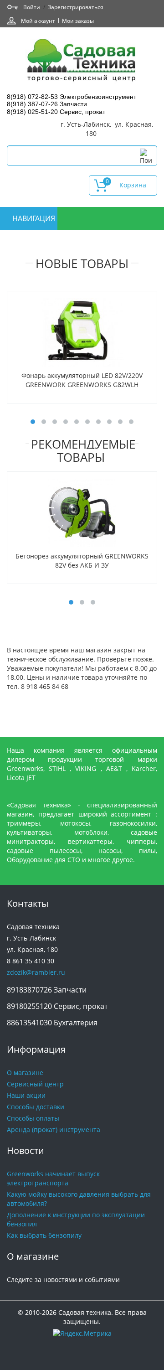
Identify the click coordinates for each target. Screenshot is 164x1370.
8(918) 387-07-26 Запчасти (47, 104)
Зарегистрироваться (75, 6)
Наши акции (26, 1095)
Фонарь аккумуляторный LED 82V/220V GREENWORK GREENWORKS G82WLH (82, 380)
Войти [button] (31, 6)
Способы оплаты (33, 1118)
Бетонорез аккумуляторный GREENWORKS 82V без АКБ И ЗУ (82, 560)
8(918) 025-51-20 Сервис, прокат (56, 111)
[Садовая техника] (82, 61)
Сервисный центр (35, 1084)
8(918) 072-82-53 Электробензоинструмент (71, 96)
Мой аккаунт (38, 20)
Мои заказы (78, 20)
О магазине (25, 1072)
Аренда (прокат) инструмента (53, 1129)
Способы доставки (35, 1106)
